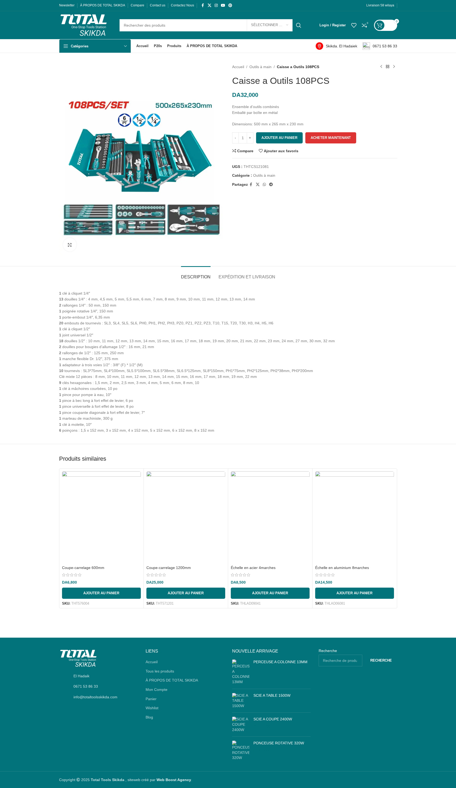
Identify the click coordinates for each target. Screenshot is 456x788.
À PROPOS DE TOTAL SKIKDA (172, 680)
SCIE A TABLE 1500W (271, 695)
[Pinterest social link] (230, 5)
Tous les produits (160, 671)
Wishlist (152, 708)
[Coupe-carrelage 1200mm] (185, 517)
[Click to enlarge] (69, 244)
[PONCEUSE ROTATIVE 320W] (240, 751)
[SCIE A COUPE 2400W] (240, 724)
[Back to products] (387, 67)
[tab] (196, 274)
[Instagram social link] (216, 5)
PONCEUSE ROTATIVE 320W (278, 743)
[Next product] (394, 67)
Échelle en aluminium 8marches (342, 568)
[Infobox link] (336, 46)
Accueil (238, 67)
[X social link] (209, 5)
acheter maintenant (331, 138)
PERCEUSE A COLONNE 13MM (280, 662)
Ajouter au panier (279, 138)
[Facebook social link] (203, 5)
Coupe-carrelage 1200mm (168, 568)
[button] (101, 593)
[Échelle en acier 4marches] (270, 517)
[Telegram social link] (271, 184)
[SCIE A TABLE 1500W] (240, 701)
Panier (151, 699)
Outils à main (260, 67)
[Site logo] (84, 25)
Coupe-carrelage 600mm (83, 568)
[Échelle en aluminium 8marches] (354, 517)
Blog (149, 717)
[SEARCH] (299, 25)
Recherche (328, 651)
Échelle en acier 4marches (253, 568)
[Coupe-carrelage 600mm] (101, 517)
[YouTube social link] (223, 5)
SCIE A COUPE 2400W (272, 719)
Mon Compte (156, 689)
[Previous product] (381, 67)
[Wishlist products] (353, 25)
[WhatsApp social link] (264, 184)
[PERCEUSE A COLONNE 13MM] (240, 671)
